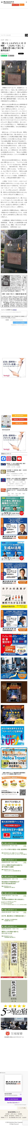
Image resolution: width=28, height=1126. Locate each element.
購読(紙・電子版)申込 (16, 4)
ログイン (22, 4)
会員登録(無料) (19, 415)
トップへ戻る (22, 1108)
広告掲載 (20, 1114)
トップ (2, 39)
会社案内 (7, 1114)
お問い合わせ (14, 1114)
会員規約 (24, 1117)
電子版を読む (20, 423)
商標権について (4, 1117)
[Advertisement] (14, 14)
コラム (6, 39)
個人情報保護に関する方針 (15, 1117)
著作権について (19, 1115)
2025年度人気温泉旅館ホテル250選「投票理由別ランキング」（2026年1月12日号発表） (17, 490)
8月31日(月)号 (6, 429)
